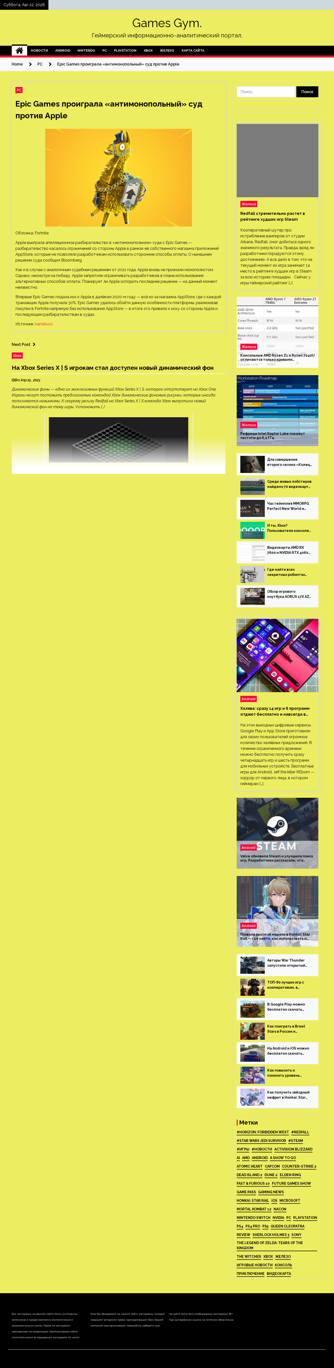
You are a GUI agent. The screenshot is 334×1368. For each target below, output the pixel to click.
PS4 (240, 1226)
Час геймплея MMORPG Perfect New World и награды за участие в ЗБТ (288, 506)
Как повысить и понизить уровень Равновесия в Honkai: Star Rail (286, 1073)
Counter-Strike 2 (299, 1166)
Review (243, 1235)
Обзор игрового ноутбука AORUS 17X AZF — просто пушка (289, 594)
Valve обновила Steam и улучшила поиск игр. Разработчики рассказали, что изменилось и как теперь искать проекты (276, 858)
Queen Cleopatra (287, 1226)
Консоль (283, 1265)
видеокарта (279, 1274)
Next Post (21, 344)
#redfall (300, 1132)
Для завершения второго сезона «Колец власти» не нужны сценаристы (288, 462)
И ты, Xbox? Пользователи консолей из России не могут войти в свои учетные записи (289, 528)
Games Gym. (167, 23)
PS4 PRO (252, 1226)
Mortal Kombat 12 (254, 1209)
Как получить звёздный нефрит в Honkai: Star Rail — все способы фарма (288, 1095)
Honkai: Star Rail (253, 1201)
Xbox (148, 50)
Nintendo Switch (253, 1218)
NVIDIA (278, 1218)
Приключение (251, 1274)
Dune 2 (271, 1175)
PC (104, 50)
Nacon (280, 1209)
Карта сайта (193, 50)
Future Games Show (291, 1183)
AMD (246, 1158)
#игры (243, 1149)
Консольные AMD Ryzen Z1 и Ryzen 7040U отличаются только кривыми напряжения (277, 357)
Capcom (272, 1166)
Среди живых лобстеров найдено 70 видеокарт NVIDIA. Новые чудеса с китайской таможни (289, 484)
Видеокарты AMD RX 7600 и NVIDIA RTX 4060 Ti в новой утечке (287, 550)
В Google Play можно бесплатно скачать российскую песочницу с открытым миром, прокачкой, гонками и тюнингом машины (289, 1007)
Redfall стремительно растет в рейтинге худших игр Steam (272, 216)
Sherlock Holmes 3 (271, 1235)
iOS (274, 1201)
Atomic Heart (250, 1166)
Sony (296, 1235)
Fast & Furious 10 (253, 1183)
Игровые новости (255, 1265)
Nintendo (86, 50)
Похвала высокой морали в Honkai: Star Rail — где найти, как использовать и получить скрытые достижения (275, 936)
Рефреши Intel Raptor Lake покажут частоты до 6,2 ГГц (272, 436)
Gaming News (271, 1192)
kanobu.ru (44, 324)
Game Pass (246, 1192)
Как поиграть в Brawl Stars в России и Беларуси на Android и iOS (287, 1029)
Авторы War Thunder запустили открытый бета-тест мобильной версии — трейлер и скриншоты (287, 963)
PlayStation (125, 50)
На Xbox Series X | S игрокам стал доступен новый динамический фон (113, 367)
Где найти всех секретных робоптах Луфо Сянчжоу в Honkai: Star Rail (288, 572)
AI (238, 1158)
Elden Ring (290, 1175)
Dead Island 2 (249, 1175)
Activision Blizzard (293, 1149)
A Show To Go (283, 1158)
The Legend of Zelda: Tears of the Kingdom (270, 1245)
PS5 (265, 1226)
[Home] (19, 50)
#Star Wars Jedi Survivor (261, 1141)
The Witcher (249, 1257)
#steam (295, 1141)
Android (62, 50)
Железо (167, 50)
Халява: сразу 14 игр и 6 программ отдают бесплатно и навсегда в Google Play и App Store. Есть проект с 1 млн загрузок (275, 711)
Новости (39, 50)
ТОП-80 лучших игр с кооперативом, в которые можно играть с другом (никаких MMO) (289, 985)
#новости (262, 1149)
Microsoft (289, 1201)
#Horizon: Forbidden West (263, 1132)
